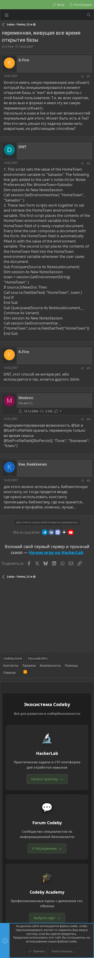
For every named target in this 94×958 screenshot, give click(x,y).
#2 (88, 163)
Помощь (71, 665)
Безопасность (50, 665)
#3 (88, 368)
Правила (29, 665)
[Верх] (19, 672)
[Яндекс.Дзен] (64, 532)
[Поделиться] (82, 76)
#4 (88, 419)
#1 (88, 76)
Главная (9, 673)
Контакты (10, 665)
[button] (6, 15)
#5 (88, 481)
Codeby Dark (12, 658)
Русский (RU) (37, 658)
